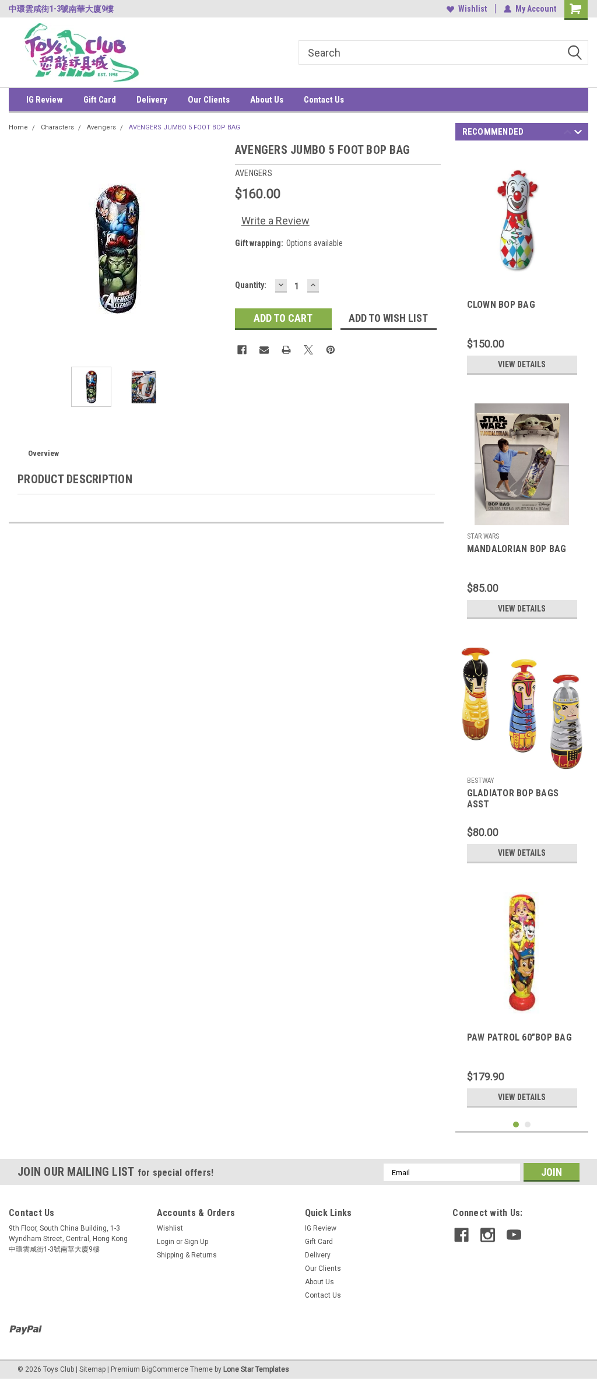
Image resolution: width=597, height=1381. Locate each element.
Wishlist (472, 8)
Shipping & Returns (187, 1255)
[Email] (264, 349)
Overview (43, 453)
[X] (308, 349)
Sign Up (196, 1242)
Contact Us (324, 99)
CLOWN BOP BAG (501, 304)
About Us (266, 99)
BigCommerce (165, 1369)
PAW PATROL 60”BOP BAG (519, 1037)
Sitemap (92, 1369)
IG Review (44, 99)
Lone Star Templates (256, 1369)
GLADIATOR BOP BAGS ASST (513, 799)
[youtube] (514, 1235)
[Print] (286, 349)
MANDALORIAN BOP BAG (517, 548)
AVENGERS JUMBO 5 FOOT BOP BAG (184, 127)
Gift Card (99, 99)
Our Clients (209, 99)
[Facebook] (242, 349)
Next (214, 249)
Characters (57, 127)
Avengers (101, 127)
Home (18, 127)
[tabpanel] (522, 266)
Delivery (151, 99)
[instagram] (487, 1235)
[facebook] (461, 1235)
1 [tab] (516, 1125)
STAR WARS (483, 536)
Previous (20, 249)
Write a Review (275, 221)
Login (165, 1242)
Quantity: (250, 285)
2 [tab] (528, 1125)
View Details (522, 364)
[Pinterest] (330, 349)
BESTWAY (480, 780)
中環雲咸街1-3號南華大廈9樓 (61, 8)
